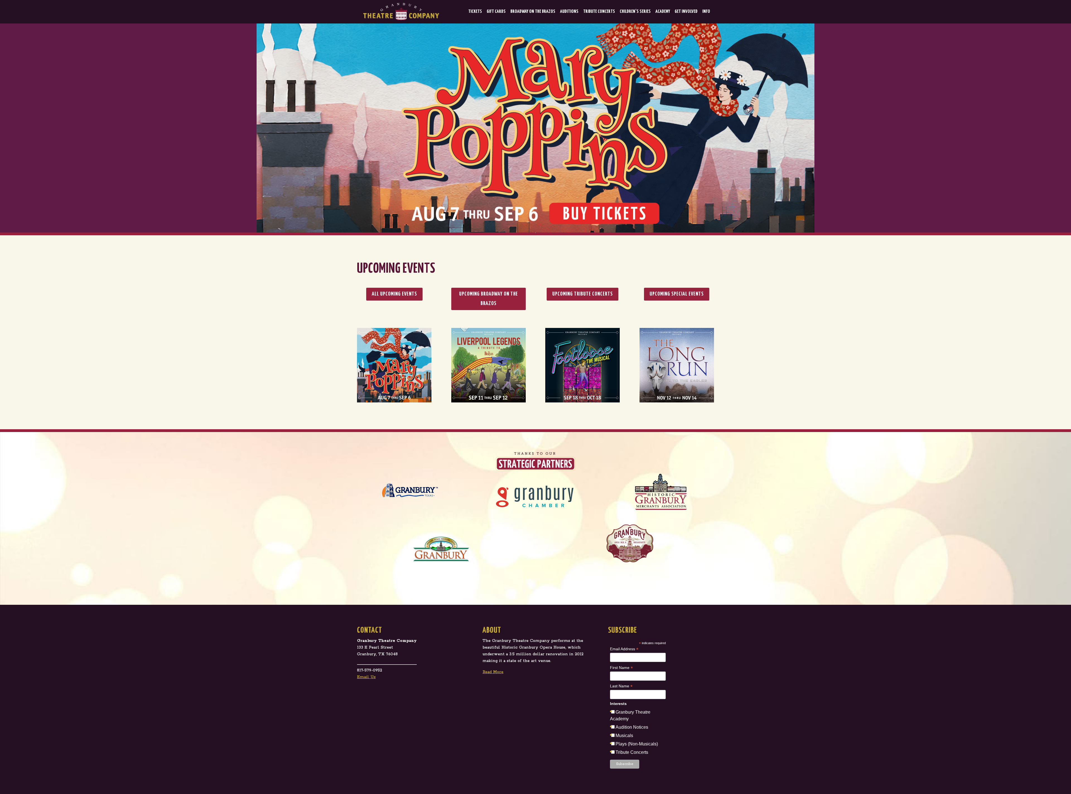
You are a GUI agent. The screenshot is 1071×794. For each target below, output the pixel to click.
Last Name (621, 686)
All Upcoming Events (394, 294)
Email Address (624, 649)
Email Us (366, 677)
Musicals (624, 735)
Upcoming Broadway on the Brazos (488, 298)
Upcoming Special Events (677, 294)
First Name (621, 668)
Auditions (569, 11)
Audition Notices (632, 727)
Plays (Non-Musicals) (637, 744)
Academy (662, 11)
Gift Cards (496, 11)
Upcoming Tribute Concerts (582, 294)
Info (706, 11)
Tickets (475, 11)
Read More (493, 672)
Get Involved (686, 11)
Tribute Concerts (599, 11)
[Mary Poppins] (535, 127)
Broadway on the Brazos (532, 11)
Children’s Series (635, 11)
